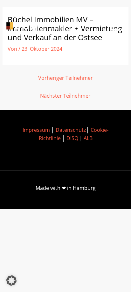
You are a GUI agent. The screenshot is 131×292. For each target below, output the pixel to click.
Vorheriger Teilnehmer (65, 77)
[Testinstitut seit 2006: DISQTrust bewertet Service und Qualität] (35, 26)
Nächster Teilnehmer (65, 95)
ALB (88, 138)
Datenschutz (71, 129)
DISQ (72, 138)
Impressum (36, 129)
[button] (11, 280)
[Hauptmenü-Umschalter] (115, 26)
